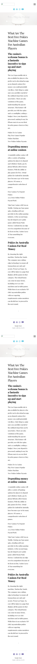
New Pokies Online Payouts (17, 141)
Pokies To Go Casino (15, 133)
